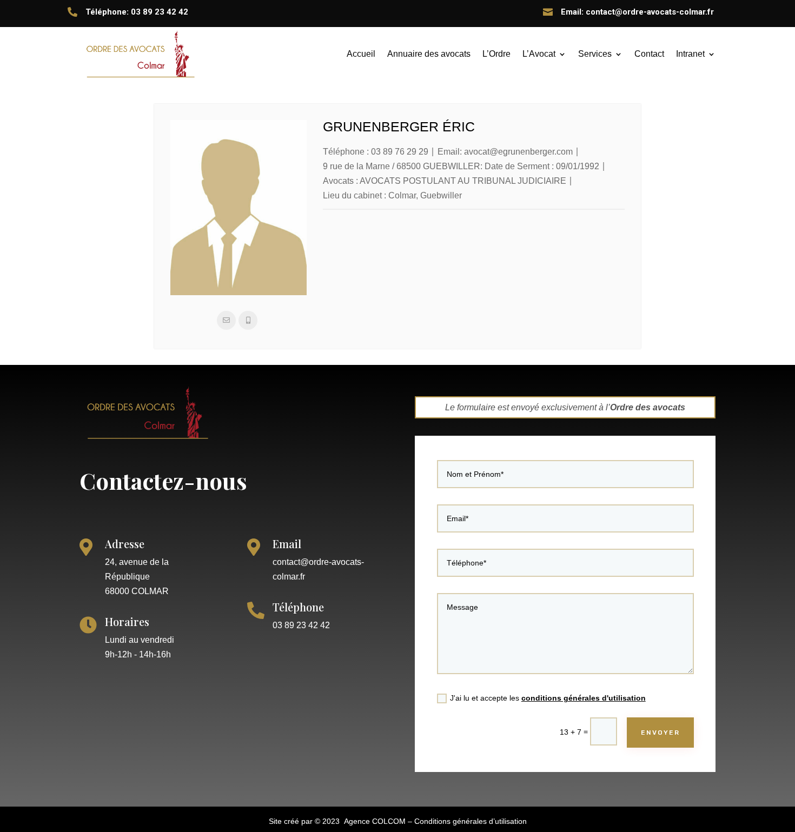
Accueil (361, 53)
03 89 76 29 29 (399, 151)
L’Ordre (496, 53)
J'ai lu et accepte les (548, 698)
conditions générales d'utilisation (583, 698)
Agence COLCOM (375, 821)
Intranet (690, 53)
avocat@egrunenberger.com (518, 151)
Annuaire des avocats (429, 53)
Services (595, 53)
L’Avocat (538, 53)
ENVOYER (660, 732)
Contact (649, 53)
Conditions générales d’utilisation (470, 821)
